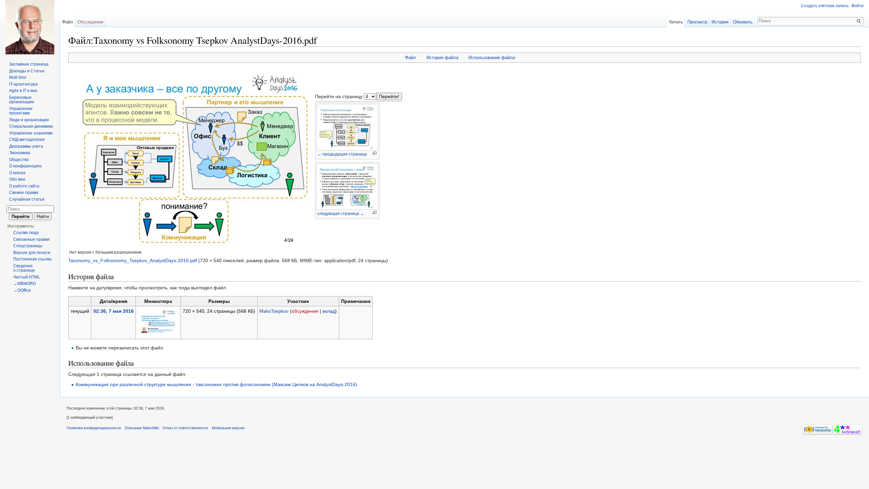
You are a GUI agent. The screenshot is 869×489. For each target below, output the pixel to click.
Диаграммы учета (26, 146)
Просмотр (697, 21)
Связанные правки (31, 239)
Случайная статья (26, 199)
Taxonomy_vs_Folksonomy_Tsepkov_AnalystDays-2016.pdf (132, 260)
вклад (328, 311)
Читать (676, 21)
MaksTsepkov (274, 311)
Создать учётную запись (825, 5)
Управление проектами (21, 111)
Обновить (743, 21)
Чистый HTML (26, 277)
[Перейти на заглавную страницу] (30, 27)
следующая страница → (340, 213)
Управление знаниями (31, 133)
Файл (410, 57)
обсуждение (305, 311)
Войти (858, 5)
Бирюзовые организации (21, 100)
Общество (19, 159)
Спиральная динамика (31, 126)
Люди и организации (29, 119)
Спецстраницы (27, 245)
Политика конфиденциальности (94, 428)
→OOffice (22, 290)
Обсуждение (90, 21)
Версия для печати (31, 252)
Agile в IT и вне (23, 90)
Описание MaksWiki (142, 428)
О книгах (17, 172)
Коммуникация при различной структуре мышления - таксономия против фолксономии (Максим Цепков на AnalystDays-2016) (216, 384)
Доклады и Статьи (26, 71)
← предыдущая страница (342, 154)
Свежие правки (23, 192)
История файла (442, 57)
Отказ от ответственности (185, 428)
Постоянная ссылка (32, 259)
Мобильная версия (228, 428)
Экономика (19, 152)
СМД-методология (27, 139)
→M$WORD (24, 283)
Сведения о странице (24, 268)
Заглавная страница (29, 64)
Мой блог (17, 77)
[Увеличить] (374, 153)
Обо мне (17, 179)
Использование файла (491, 57)
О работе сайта (24, 186)
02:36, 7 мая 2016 (113, 311)
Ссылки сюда (26, 232)
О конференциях (25, 166)
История (719, 21)
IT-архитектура (23, 84)
